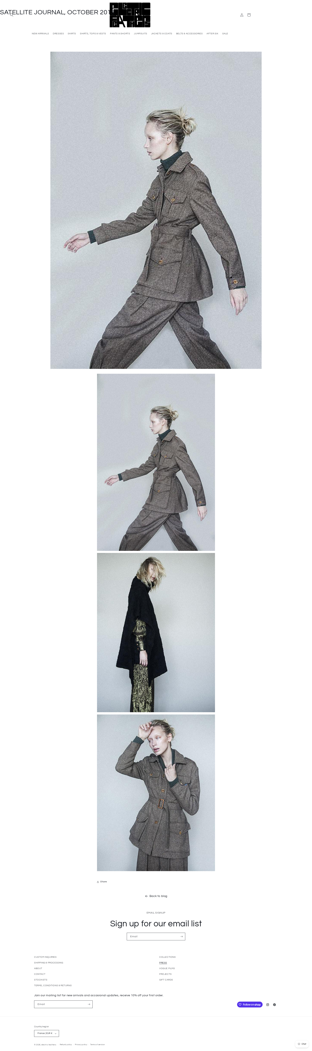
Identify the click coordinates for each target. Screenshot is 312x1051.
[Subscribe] (181, 936)
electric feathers (48, 1045)
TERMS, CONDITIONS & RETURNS (53, 985)
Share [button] (103, 882)
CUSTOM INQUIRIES (45, 957)
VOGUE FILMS (167, 968)
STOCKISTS (40, 980)
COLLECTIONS (167, 957)
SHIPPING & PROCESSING (48, 963)
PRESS (163, 963)
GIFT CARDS (166, 980)
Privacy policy (81, 1044)
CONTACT (39, 974)
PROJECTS (165, 974)
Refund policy (66, 1044)
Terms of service (97, 1044)
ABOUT (38, 968)
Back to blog (158, 896)
